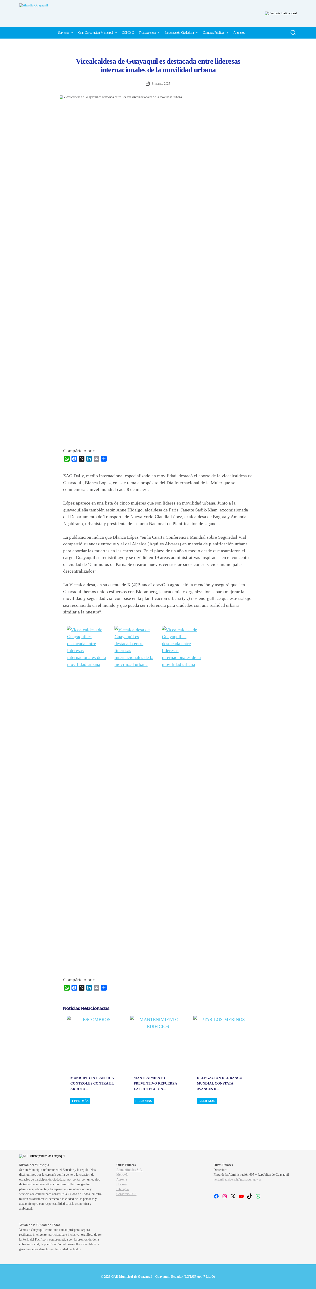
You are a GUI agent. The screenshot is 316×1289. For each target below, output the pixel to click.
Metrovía (122, 1174)
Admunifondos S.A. (129, 1170)
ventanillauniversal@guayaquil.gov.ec (237, 1179)
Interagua (122, 1189)
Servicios (63, 32)
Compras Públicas (213, 32)
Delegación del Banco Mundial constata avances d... (219, 1083)
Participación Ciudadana (179, 32)
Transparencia (147, 32)
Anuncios (239, 32)
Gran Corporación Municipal (95, 32)
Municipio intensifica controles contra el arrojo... (92, 1083)
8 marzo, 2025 (161, 83)
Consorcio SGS (126, 1194)
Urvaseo (121, 1184)
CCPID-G (128, 32)
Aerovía (121, 1179)
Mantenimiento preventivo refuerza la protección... (155, 1083)
